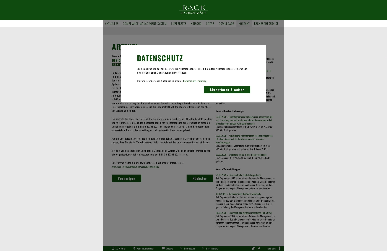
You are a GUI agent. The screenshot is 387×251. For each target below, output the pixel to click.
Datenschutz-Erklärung (195, 81)
